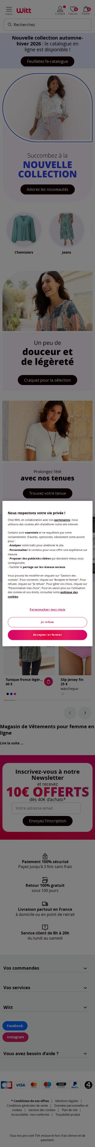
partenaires (62, 520)
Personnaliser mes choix (47, 610)
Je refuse (47, 622)
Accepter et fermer (47, 635)
